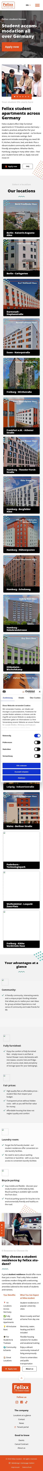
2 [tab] (17, 96)
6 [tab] (28, 96)
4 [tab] (22, 96)
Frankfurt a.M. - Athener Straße (21, 416)
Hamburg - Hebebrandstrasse (21, 613)
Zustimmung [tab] (8, 698)
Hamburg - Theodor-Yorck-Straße (21, 455)
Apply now (12, 46)
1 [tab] (14, 96)
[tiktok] (26, 1402)
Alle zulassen (21, 765)
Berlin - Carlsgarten (21, 258)
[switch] (37, 742)
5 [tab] (25, 96)
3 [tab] (20, 96)
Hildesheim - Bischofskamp (21, 653)
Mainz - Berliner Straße (21, 810)
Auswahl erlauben (21, 772)
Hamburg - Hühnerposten (21, 534)
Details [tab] (21, 698)
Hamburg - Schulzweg (21, 574)
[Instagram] (16, 1403)
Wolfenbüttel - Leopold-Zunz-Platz (21, 889)
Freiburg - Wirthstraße (21, 376)
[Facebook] (21, 1402)
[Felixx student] (12, 5)
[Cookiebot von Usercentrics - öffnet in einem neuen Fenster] (26, 691)
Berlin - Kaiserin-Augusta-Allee (21, 218)
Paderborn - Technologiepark (21, 850)
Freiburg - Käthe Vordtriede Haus (21, 929)
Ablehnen (21, 778)
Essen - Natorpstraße (21, 337)
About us (29, 1369)
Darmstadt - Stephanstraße (21, 297)
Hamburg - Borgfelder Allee (21, 495)
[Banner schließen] (39, 691)
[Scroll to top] (21, 1378)
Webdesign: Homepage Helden (22, 1463)
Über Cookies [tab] (35, 698)
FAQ (27, 166)
